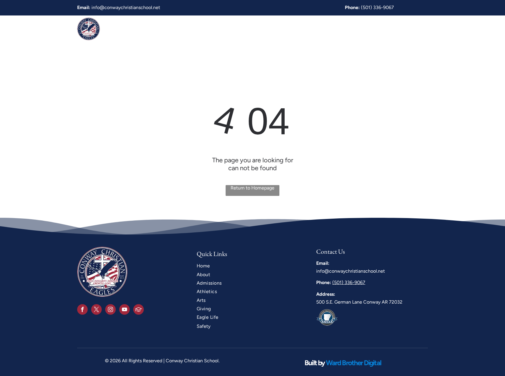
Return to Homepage (252, 188)
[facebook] (82, 310)
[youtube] (124, 310)
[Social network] (138, 310)
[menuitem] (229, 29)
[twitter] (96, 310)
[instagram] (110, 310)
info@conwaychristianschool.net (125, 7)
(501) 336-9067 (377, 7)
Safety (203, 326)
